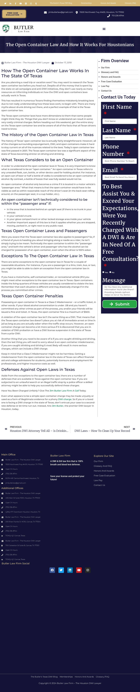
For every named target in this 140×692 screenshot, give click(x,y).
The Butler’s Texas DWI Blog (61, 3)
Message (113, 280)
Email (110, 170)
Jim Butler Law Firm (61, 390)
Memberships (86, 3)
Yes (106, 272)
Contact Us (106, 91)
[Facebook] (52, 570)
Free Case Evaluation (111, 81)
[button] (104, 29)
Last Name (117, 130)
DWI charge (65, 399)
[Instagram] (88, 570)
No (113, 272)
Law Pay (105, 86)
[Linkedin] (70, 570)
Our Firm (105, 67)
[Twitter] (61, 570)
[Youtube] (79, 570)
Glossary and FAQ (110, 72)
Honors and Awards (108, 3)
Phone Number (113, 150)
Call (77, 390)
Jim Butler (57, 406)
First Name (117, 107)
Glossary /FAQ (130, 3)
